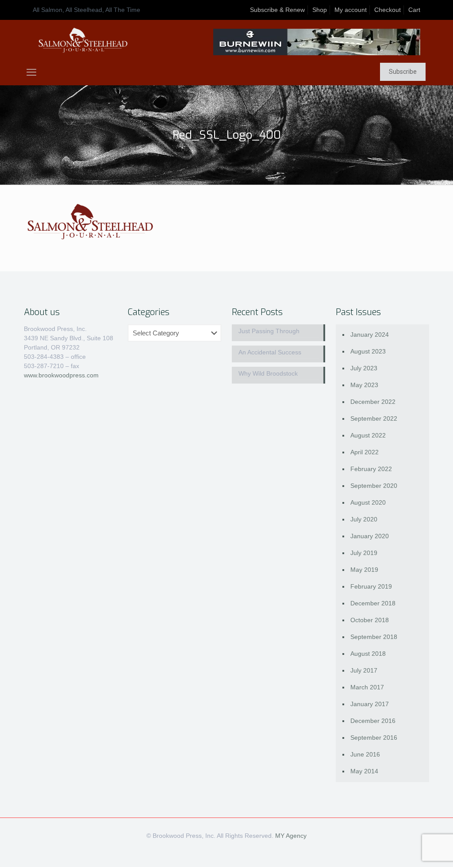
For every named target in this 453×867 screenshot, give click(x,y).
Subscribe (403, 71)
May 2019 (364, 569)
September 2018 (373, 636)
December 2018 (372, 603)
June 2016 (365, 754)
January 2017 (369, 703)
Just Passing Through (268, 331)
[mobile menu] (31, 72)
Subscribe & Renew (277, 9)
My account (350, 9)
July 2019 (363, 552)
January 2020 (369, 536)
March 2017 (367, 687)
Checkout (387, 9)
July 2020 (363, 519)
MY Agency (291, 835)
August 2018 (368, 653)
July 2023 (363, 368)
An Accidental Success (269, 352)
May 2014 (364, 771)
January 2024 (369, 334)
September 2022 (373, 418)
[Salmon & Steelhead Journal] (83, 40)
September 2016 (373, 737)
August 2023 (368, 351)
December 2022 (372, 401)
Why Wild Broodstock (268, 373)
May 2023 (364, 384)
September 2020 (373, 485)
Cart (414, 9)
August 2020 (368, 502)
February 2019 (371, 586)
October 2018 (369, 620)
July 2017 (363, 670)
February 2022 (371, 468)
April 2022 (364, 452)
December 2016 (372, 720)
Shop (319, 9)
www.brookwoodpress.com (61, 375)
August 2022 (368, 435)
